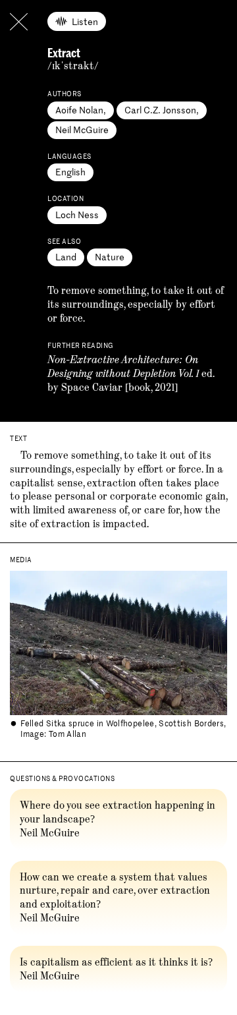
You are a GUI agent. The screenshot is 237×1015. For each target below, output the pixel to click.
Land (65, 256)
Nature (109, 256)
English (70, 171)
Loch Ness (77, 214)
